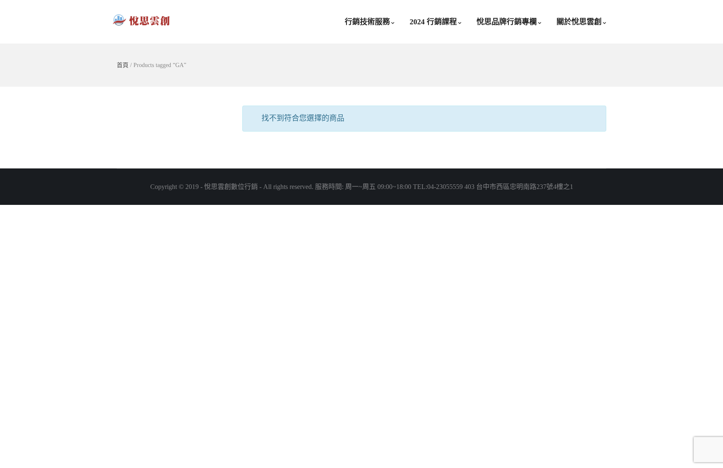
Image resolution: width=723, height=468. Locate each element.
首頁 (122, 65)
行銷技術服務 (367, 22)
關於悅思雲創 (579, 22)
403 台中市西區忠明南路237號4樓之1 (518, 186)
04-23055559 (445, 186)
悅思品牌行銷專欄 (507, 22)
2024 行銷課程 (433, 22)
